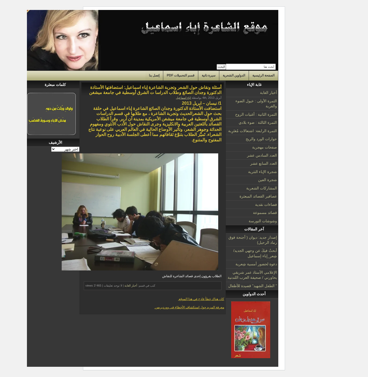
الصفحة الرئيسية (263, 75)
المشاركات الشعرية (261, 188)
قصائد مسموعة (265, 212)
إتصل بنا (154, 75)
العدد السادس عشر (262, 155)
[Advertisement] (53, 232)
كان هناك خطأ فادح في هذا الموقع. (201, 299)
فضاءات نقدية (266, 204)
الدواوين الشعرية (234, 75)
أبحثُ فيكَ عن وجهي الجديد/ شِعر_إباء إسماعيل (255, 253)
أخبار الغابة (268, 92)
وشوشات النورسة (263, 221)
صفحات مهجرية (264, 147)
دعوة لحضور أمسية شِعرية (256, 264)
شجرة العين (267, 180)
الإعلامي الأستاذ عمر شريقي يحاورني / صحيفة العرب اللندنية (252, 275)
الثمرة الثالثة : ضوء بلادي (258, 122)
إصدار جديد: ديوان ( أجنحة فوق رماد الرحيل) (252, 240)
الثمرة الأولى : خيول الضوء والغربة (256, 103)
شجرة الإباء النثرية (262, 172)
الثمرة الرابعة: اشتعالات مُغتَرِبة (252, 131)
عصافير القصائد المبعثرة (258, 196)
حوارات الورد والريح (261, 139)
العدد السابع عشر (263, 163)
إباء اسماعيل (183, 97)
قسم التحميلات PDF (181, 75)
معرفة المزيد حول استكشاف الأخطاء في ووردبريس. (189, 307)
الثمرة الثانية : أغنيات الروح (256, 114)
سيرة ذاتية (209, 75)
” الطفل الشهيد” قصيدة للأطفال (252, 286)
